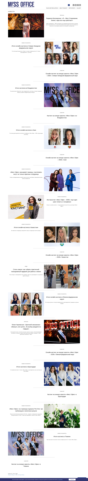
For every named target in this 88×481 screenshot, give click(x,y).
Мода (26, 266)
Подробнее (60, 479)
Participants (72, 8)
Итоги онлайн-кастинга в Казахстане (26, 227)
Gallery (79, 8)
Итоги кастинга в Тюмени (62, 436)
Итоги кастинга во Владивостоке (26, 88)
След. (20, 474)
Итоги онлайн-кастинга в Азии (26, 130)
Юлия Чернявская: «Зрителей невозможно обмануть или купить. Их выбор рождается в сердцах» (26, 327)
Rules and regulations (52, 8)
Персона (62, 15)
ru (68, 5)
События (62, 70)
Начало (9, 474)
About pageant (63, 8)
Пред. (13, 474)
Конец (23, 474)
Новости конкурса (26, 42)
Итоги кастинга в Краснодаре (26, 367)
